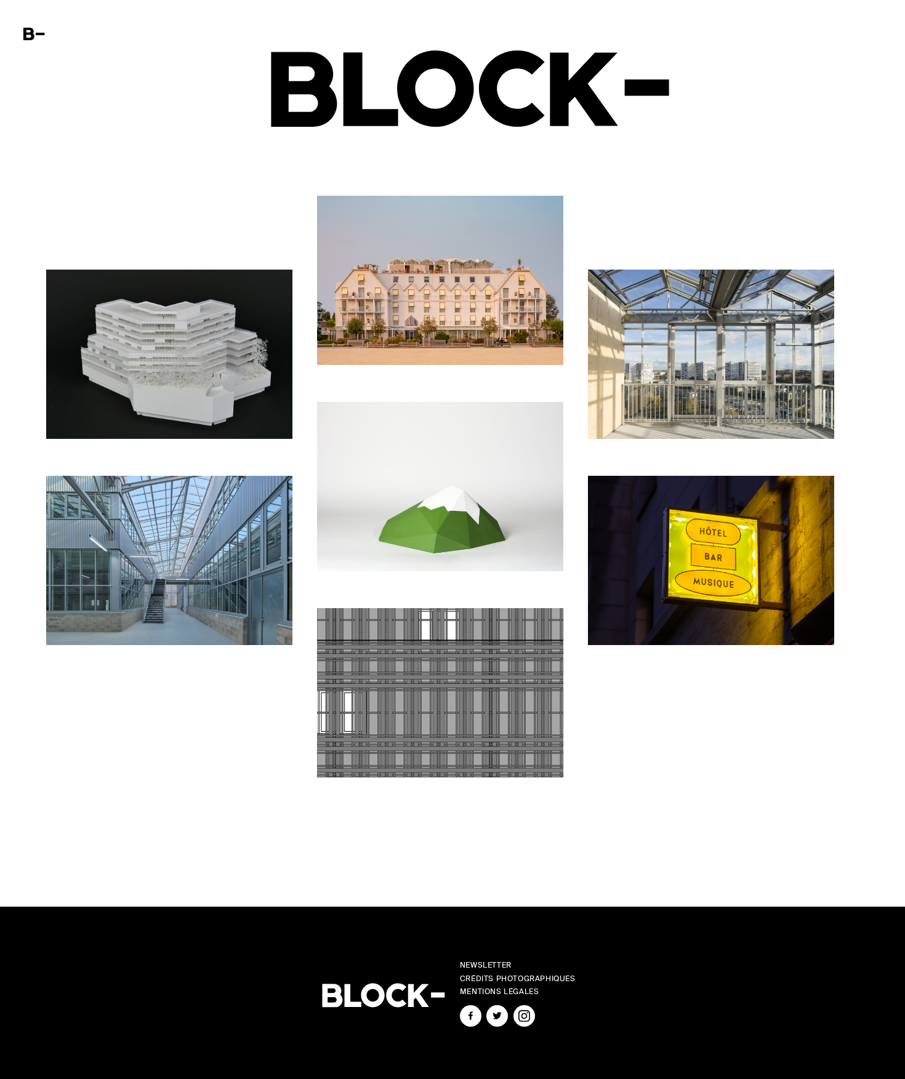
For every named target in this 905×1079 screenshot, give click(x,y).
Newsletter (486, 965)
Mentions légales (499, 992)
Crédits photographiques (518, 979)
